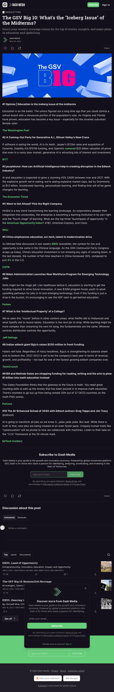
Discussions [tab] (25, 554)
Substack (42, 685)
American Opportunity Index (25, 222)
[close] (85, 588)
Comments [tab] (9, 517)
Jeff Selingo (9, 337)
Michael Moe (32, 570)
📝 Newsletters (11, 12)
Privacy (54, 670)
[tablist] (15, 517)
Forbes (6, 304)
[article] (57, 568)
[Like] (5, 48)
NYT (5, 159)
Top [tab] (6, 554)
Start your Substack (49, 678)
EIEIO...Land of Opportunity (20, 563)
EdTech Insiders (12, 441)
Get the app (72, 678)
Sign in (106, 4)
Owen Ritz (59, 570)
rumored (70, 148)
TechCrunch (10, 366)
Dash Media (15, 38)
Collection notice (76, 670)
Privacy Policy (79, 635)
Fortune (7, 403)
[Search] (109, 555)
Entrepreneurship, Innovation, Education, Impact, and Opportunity (36, 566)
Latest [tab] (14, 554)
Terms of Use (71, 632)
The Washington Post (15, 130)
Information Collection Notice (56, 635)
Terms (63, 670)
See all (8, 618)
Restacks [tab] (22, 517)
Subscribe (93, 4)
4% (9, 260)
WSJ (5, 229)
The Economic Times (15, 196)
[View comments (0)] (12, 48)
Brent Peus (44, 570)
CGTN (6, 267)
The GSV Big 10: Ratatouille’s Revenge (27, 581)
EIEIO (55, 243)
